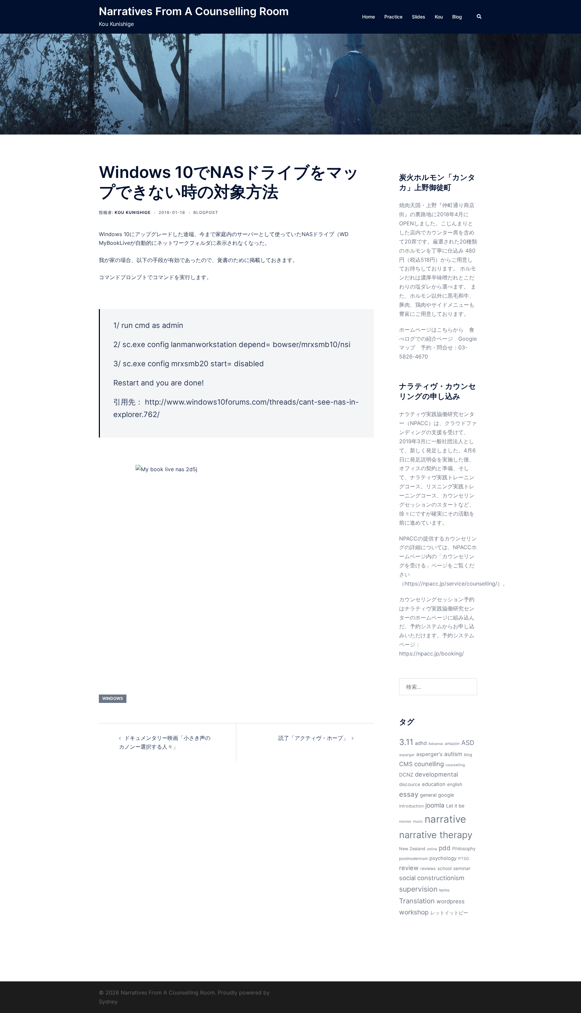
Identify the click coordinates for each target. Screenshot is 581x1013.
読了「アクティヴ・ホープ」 (313, 738)
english (454, 784)
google (446, 795)
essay (408, 794)
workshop (414, 912)
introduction (411, 806)
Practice (393, 17)
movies (405, 821)
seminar (461, 868)
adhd (421, 743)
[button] (479, 17)
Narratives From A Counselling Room (194, 11)
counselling (455, 765)
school (444, 868)
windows (112, 698)
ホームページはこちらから (431, 329)
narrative (445, 819)
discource (409, 784)
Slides (418, 17)
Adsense (435, 744)
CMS (406, 763)
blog (468, 754)
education (434, 784)
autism (453, 753)
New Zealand (412, 848)
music (418, 821)
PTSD (463, 858)
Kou (439, 17)
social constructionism (431, 877)
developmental (436, 774)
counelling (429, 763)
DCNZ (406, 775)
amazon (452, 743)
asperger (407, 755)
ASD (467, 743)
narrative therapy (435, 834)
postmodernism (413, 858)
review (409, 867)
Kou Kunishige (133, 212)
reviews (428, 868)
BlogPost (205, 212)
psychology (443, 858)
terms (444, 890)
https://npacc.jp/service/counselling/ (450, 583)
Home (368, 17)
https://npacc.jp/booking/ (431, 653)
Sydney (108, 1001)
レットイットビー (449, 912)
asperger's (429, 754)
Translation (417, 901)
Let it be (455, 806)
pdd (445, 848)
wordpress (450, 901)
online (432, 849)
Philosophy (464, 848)
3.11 (406, 742)
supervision (418, 889)
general (428, 795)
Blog (457, 17)
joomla (434, 805)
